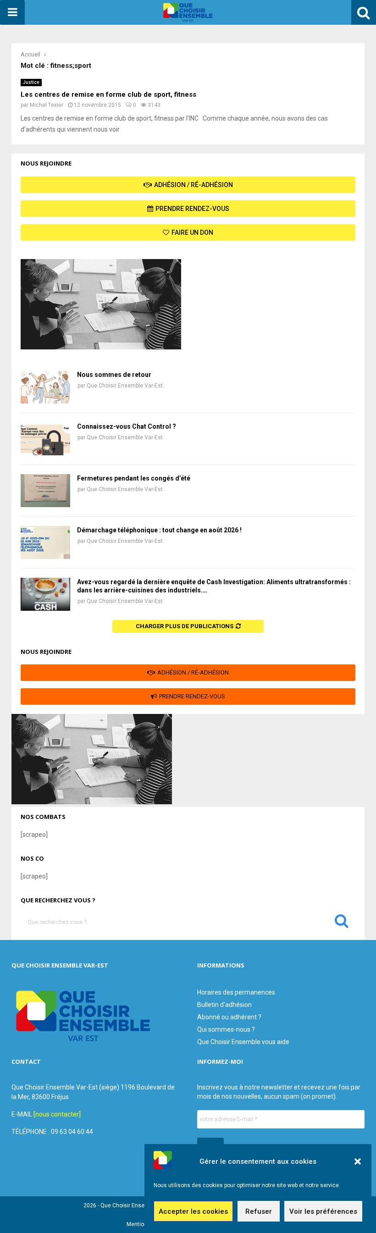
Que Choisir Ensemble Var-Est (125, 385)
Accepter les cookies (193, 1211)
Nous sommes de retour (114, 374)
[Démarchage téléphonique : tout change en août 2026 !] (45, 542)
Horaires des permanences (236, 992)
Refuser (258, 1211)
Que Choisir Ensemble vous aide (243, 1041)
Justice (31, 82)
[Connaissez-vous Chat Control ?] (45, 438)
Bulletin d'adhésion (224, 1004)
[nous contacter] (57, 1114)
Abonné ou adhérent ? (229, 1017)
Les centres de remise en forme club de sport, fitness (108, 94)
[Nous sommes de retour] (45, 387)
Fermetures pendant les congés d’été (133, 478)
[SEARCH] (341, 923)
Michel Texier (46, 105)
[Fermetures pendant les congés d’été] (45, 490)
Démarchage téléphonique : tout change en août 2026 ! (159, 530)
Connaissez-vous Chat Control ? (126, 426)
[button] (357, 1161)
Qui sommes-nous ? (226, 1029)
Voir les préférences (323, 1211)
